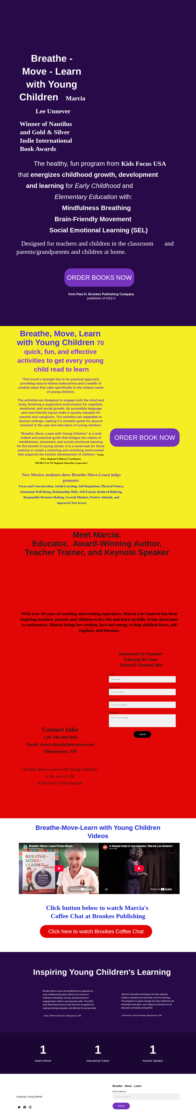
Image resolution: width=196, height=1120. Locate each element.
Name (112, 674)
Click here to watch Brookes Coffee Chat (96, 931)
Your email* (114, 700)
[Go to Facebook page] (24, 1107)
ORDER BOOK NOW (144, 437)
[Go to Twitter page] (19, 1107)
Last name (114, 687)
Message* (113, 712)
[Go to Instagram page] (30, 1107)
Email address (119, 1091)
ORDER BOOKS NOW (99, 277)
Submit (142, 734)
